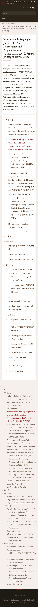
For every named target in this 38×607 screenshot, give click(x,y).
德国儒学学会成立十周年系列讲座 (20, 496)
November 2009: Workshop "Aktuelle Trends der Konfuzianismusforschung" (18, 227)
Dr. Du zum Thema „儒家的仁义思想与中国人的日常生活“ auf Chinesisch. (23, 288)
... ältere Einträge (17, 366)
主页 (3, 24)
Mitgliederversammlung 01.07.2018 (20, 254)
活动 (7, 24)
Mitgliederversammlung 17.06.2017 (20, 259)
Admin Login (22, 602)
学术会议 (13, 24)
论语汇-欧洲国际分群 (16, 371)
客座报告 (9, 265)
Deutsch (25, 8)
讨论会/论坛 (11, 315)
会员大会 (9, 241)
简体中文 (32, 8)
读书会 (8, 236)
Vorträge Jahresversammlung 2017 (20, 269)
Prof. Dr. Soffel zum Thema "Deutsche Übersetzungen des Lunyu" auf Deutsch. (21, 276)
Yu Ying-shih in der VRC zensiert (22, 352)
